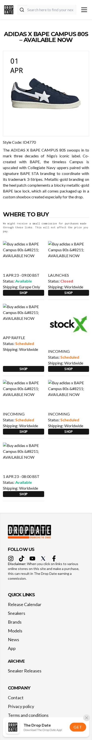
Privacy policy (21, 706)
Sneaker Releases (24, 670)
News (13, 639)
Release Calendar (24, 604)
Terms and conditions (28, 715)
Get (78, 727)
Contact (16, 697)
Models (15, 630)
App (12, 648)
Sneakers (16, 613)
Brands (15, 622)
